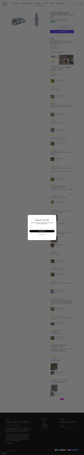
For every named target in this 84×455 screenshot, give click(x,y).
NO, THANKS (42, 234)
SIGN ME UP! (42, 231)
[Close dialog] (55, 216)
